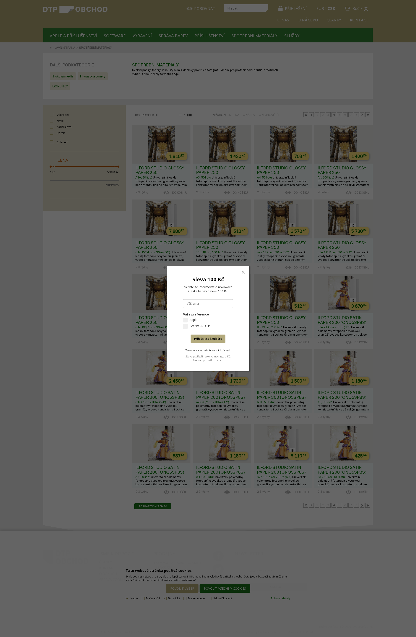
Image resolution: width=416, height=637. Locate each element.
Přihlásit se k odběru (208, 339)
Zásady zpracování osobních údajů (207, 350)
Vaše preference (196, 314)
